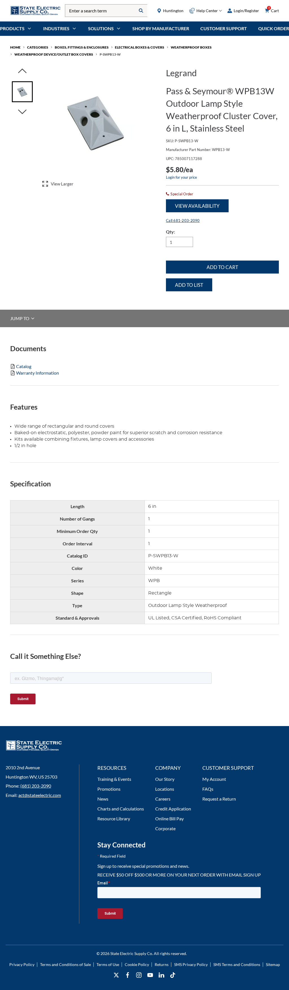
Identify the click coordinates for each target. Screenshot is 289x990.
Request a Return (219, 798)
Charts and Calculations (120, 808)
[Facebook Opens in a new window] (127, 975)
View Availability (197, 206)
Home (15, 47)
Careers (162, 798)
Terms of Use (108, 964)
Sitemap (273, 964)
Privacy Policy (21, 964)
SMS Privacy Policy (191, 964)
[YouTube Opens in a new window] (150, 975)
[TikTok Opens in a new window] (173, 975)
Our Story (164, 779)
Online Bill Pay (169, 818)
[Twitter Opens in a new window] (116, 975)
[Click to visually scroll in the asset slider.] (22, 71)
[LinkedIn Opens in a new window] (161, 975)
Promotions (109, 789)
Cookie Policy (137, 964)
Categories (37, 47)
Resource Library (113, 818)
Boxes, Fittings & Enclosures (82, 47)
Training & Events (114, 779)
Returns (161, 964)
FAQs (207, 789)
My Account (214, 779)
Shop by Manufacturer (160, 28)
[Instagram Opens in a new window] (139, 975)
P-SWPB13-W (110, 54)
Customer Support (223, 28)
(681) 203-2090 (35, 785)
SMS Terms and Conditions (236, 964)
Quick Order (273, 28)
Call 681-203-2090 (183, 220)
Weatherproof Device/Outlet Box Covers (53, 54)
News (102, 798)
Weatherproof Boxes (191, 47)
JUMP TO (20, 318)
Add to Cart (222, 267)
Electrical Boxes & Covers (139, 47)
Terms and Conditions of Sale (65, 964)
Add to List (189, 285)
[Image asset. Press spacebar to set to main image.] (22, 91)
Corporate (165, 828)
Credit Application (173, 808)
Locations (164, 789)
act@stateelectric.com (39, 795)
